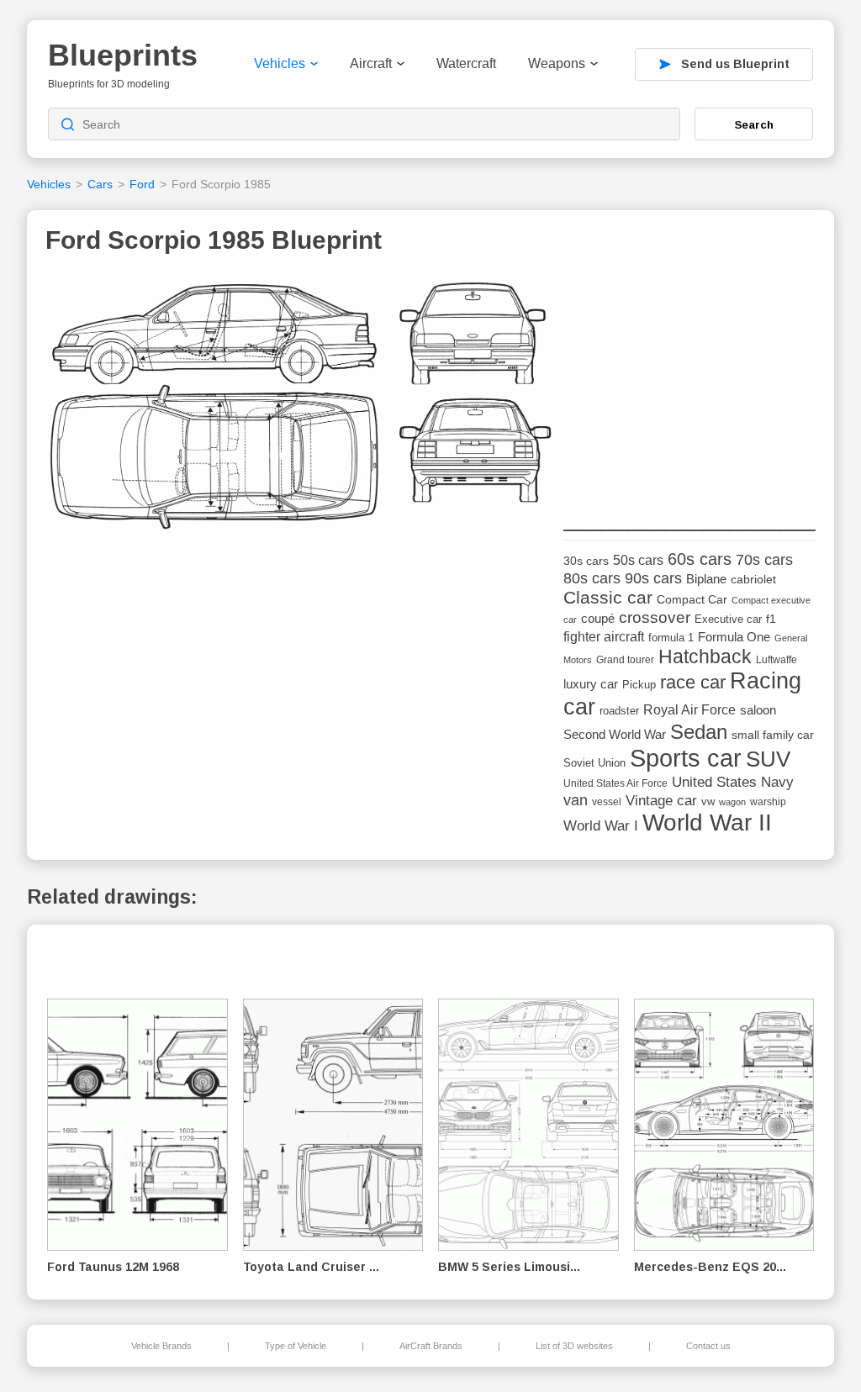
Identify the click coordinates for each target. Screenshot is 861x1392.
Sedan (698, 731)
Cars (100, 184)
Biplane (706, 579)
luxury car (590, 684)
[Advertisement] (689, 379)
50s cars (638, 560)
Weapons (556, 63)
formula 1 (671, 637)
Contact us (708, 1346)
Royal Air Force (689, 709)
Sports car (686, 758)
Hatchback (705, 656)
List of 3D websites (574, 1346)
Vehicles (279, 63)
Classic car (607, 598)
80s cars (592, 578)
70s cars (764, 559)
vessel (606, 802)
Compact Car (692, 599)
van (575, 800)
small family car (773, 735)
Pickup (639, 684)
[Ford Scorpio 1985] (298, 409)
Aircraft (371, 63)
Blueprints (123, 55)
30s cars (586, 561)
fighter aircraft (603, 637)
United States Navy (733, 782)
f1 (771, 619)
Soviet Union (594, 763)
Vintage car (661, 801)
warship (768, 802)
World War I (600, 826)
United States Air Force (615, 783)
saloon (758, 710)
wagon (732, 802)
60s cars (700, 559)
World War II (707, 822)
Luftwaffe (776, 660)
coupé (598, 618)
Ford (142, 184)
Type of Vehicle (295, 1346)
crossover (654, 617)
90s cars (653, 578)
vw (708, 801)
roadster (619, 710)
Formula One (734, 637)
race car (693, 682)
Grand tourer (625, 659)
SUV (768, 759)
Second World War (614, 734)
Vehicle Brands (161, 1346)
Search (754, 124)
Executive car (728, 619)
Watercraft (466, 63)
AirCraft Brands (430, 1346)
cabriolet (753, 579)
